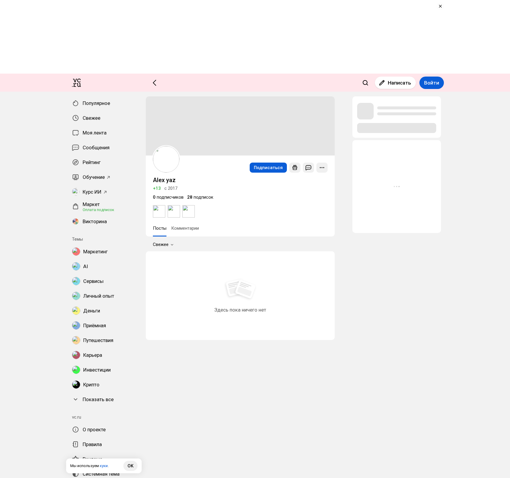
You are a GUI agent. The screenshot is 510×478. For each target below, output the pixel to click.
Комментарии (185, 228)
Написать (399, 83)
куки (104, 466)
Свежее (161, 244)
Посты (159, 228)
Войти (431, 83)
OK (130, 466)
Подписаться (268, 167)
